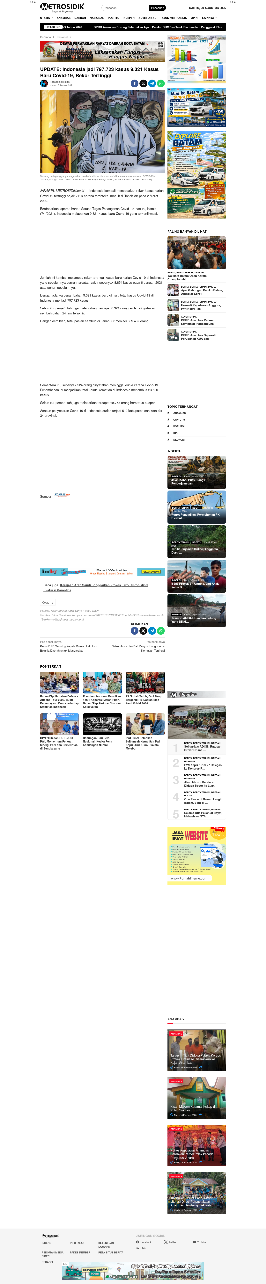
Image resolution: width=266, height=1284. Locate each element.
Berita (171, 272)
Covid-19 (47, 602)
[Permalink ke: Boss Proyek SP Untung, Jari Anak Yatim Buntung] (196, 576)
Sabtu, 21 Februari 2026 (185, 1067)
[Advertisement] (21, 58)
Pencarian (157, 8)
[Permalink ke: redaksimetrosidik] (44, 83)
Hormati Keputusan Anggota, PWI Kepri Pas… (201, 306)
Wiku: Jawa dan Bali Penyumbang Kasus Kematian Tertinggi (138, 646)
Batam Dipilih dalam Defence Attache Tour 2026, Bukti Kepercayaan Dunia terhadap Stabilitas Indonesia (59, 701)
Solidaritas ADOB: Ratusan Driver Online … (202, 748)
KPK (176, 433)
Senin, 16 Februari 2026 (185, 1162)
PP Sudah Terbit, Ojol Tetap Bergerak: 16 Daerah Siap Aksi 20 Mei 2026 (144, 699)
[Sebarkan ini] (134, 83)
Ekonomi (179, 439)
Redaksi (47, 1262)
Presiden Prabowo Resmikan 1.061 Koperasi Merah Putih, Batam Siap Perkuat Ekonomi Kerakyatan (102, 701)
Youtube (201, 1242)
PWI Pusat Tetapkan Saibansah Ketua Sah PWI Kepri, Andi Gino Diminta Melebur (143, 743)
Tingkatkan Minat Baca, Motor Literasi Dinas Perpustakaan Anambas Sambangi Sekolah (191, 1201)
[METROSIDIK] (62, 7)
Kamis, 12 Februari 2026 (185, 1210)
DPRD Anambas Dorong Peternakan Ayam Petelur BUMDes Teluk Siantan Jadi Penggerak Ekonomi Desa (106, 27)
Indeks (46, 1243)
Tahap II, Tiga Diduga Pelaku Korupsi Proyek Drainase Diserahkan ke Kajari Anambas (196, 1059)
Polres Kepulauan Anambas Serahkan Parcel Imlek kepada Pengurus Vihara (191, 1154)
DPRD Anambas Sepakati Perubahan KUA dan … (198, 336)
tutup (33, 2)
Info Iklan (77, 1243)
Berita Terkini (184, 272)
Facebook (145, 1242)
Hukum (188, 795)
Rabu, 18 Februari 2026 (185, 1114)
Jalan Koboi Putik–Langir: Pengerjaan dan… (188, 481)
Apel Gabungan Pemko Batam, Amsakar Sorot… (202, 291)
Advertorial (189, 316)
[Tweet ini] (143, 83)
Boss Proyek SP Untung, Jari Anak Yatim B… (195, 585)
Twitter (172, 1242)
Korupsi (179, 426)
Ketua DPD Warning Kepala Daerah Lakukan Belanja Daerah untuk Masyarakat (68, 646)
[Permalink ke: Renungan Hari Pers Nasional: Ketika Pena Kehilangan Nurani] (102, 724)
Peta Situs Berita (110, 1252)
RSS (143, 1248)
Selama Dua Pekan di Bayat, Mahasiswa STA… (203, 814)
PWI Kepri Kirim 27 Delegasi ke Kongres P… (203, 766)
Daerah (199, 272)
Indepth (176, 476)
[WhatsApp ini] (161, 83)
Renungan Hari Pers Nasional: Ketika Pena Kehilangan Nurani (97, 741)
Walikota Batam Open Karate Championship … (187, 277)
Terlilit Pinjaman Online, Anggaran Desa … (194, 550)
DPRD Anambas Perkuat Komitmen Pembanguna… (199, 321)
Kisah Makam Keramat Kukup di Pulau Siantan (192, 1108)
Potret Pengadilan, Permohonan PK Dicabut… (195, 516)
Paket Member (80, 1252)
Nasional (190, 761)
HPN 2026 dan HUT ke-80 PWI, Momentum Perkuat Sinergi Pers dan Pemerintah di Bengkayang (59, 743)
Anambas (179, 413)
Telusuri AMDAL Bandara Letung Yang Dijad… (193, 619)
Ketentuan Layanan (106, 1245)
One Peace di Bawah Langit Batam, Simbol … (203, 800)
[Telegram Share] (152, 83)
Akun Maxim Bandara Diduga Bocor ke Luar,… (201, 783)
